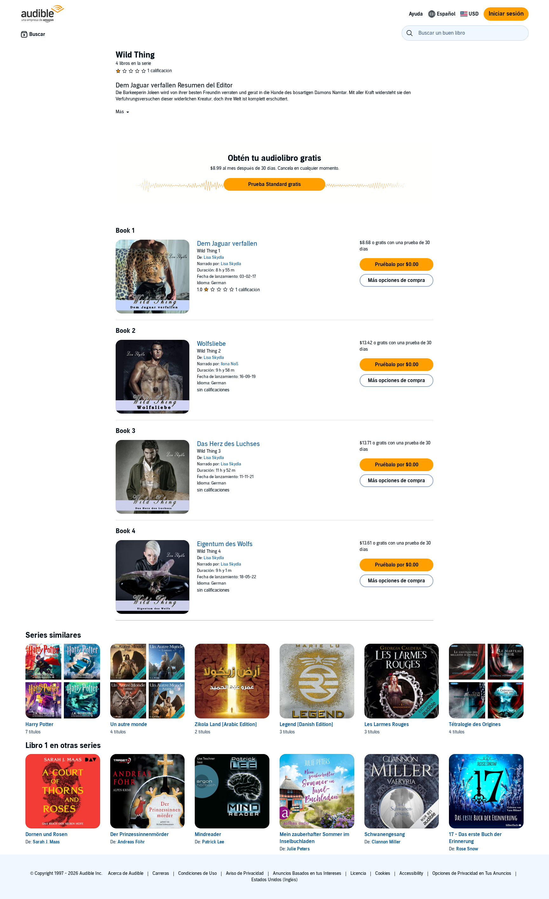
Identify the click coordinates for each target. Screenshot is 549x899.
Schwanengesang (384, 834)
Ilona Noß (229, 364)
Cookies (382, 873)
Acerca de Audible (125, 873)
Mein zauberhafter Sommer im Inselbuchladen (314, 838)
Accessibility (411, 873)
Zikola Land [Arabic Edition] (226, 724)
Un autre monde (128, 724)
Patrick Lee (213, 842)
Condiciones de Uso (197, 873)
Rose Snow (467, 849)
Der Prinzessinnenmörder (139, 834)
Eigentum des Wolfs (225, 544)
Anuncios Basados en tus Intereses (307, 873)
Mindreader (208, 834)
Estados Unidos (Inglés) (274, 879)
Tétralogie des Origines (475, 724)
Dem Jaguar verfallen (227, 244)
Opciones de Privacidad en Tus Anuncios (471, 873)
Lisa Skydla (214, 257)
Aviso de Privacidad (245, 873)
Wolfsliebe (211, 344)
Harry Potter (39, 724)
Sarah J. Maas (46, 842)
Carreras (160, 873)
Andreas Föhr (131, 842)
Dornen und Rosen (46, 834)
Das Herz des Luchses (228, 444)
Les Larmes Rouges (386, 724)
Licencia (358, 873)
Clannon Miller (386, 842)
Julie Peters (298, 849)
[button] (123, 111)
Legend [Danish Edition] (306, 724)
